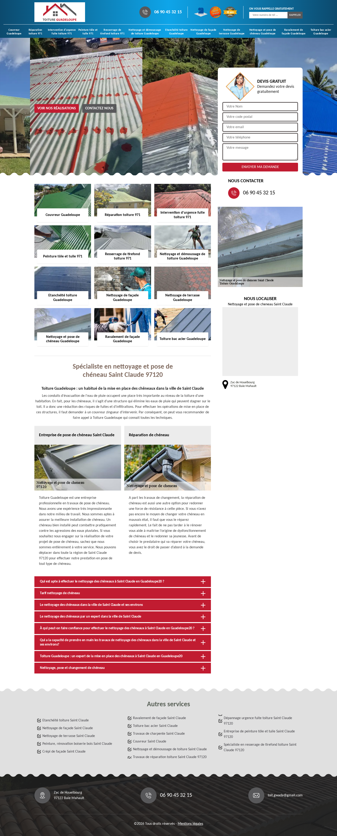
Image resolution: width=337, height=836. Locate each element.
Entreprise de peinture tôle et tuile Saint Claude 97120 (259, 734)
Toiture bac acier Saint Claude (155, 726)
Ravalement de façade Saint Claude (159, 718)
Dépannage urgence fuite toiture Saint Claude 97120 (258, 721)
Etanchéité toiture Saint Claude (65, 720)
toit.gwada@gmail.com (285, 795)
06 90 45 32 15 (168, 12)
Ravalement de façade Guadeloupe (294, 32)
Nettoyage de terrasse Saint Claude (68, 736)
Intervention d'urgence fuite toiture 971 (62, 32)
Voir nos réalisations (56, 108)
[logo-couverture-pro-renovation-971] (59, 12)
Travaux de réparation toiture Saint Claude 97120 (170, 757)
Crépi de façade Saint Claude (64, 751)
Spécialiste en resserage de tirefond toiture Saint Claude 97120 (260, 747)
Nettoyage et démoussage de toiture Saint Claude (170, 749)
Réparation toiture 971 (35, 32)
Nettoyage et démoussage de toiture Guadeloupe (145, 32)
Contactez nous (99, 108)
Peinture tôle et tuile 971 (88, 32)
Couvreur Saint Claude (149, 741)
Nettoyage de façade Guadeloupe (203, 32)
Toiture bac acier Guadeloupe (321, 32)
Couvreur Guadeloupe (14, 32)
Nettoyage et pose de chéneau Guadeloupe (262, 32)
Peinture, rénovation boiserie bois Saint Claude (77, 744)
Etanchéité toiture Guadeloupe (176, 32)
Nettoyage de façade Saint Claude (67, 728)
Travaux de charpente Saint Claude (159, 734)
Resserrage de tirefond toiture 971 (112, 32)
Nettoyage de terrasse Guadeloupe (232, 32)
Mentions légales (190, 824)
